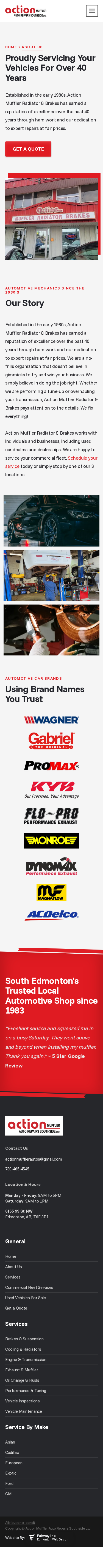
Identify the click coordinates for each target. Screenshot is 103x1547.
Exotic (10, 1473)
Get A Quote (28, 149)
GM (8, 1493)
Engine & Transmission (25, 1359)
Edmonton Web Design (52, 1539)
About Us (13, 1266)
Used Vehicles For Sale (25, 1297)
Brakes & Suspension (24, 1338)
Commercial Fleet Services (29, 1287)
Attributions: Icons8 (20, 1522)
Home (10, 1256)
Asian (10, 1442)
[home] (25, 11)
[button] (92, 11)
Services (13, 1277)
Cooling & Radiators (23, 1349)
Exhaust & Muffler (21, 1369)
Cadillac (12, 1452)
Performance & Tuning (25, 1390)
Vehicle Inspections (22, 1400)
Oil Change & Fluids (22, 1380)
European (14, 1462)
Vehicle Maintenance (23, 1411)
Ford (9, 1483)
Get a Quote (16, 1308)
